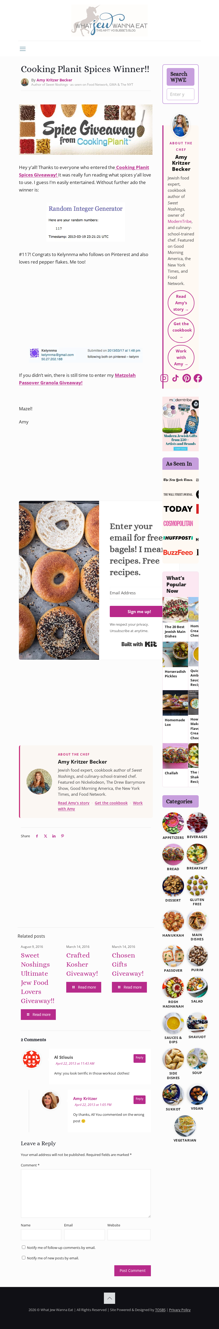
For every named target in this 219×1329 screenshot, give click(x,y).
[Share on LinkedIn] (54, 836)
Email (68, 1225)
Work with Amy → (181, 357)
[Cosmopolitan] (178, 523)
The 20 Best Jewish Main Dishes (175, 632)
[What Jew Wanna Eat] (109, 20)
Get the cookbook (111, 802)
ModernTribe (179, 221)
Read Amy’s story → (181, 303)
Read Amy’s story (73, 802)
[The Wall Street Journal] (178, 494)
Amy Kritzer (85, 1098)
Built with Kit (139, 644)
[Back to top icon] (109, 1298)
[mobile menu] (22, 48)
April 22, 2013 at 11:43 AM (75, 1063)
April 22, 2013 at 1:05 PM (93, 1104)
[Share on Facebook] (37, 836)
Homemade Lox (175, 722)
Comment (30, 1165)
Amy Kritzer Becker (54, 80)
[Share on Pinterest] (62, 836)
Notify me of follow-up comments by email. (61, 1247)
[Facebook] (198, 379)
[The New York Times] (178, 480)
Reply (139, 1057)
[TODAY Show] (178, 509)
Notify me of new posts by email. (53, 1258)
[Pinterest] (186, 379)
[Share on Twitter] (45, 836)
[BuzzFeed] (178, 552)
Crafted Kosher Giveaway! (82, 964)
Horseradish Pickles (175, 674)
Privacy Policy (180, 1309)
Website (113, 1225)
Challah (171, 773)
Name (25, 1225)
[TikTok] (175, 379)
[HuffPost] (178, 538)
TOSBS (160, 1309)
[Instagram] (164, 379)
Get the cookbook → (182, 330)
